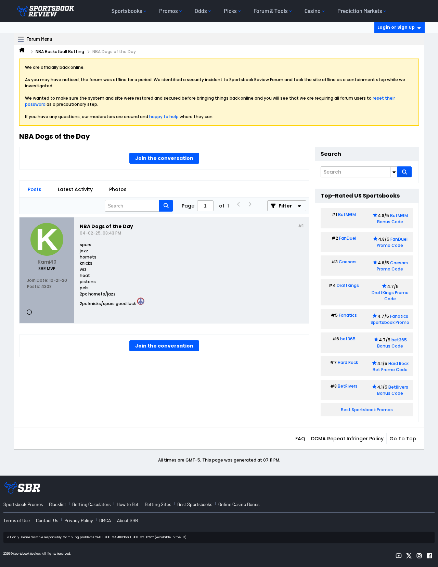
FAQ (300, 438)
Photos (118, 189)
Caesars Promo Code (392, 266)
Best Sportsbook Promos (367, 410)
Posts (34, 189)
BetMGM (347, 214)
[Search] (404, 171)
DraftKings (348, 285)
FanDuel (347, 238)
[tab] (35, 189)
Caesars (348, 262)
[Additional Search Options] (394, 171)
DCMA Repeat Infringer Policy (347, 438)
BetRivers (348, 386)
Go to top (402, 438)
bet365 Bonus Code (392, 343)
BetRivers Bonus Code (393, 390)
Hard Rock (348, 362)
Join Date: (37, 280)
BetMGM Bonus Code (392, 219)
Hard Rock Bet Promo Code (391, 367)
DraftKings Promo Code (390, 296)
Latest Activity (75, 189)
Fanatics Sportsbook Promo (390, 319)
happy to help (164, 116)
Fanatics (348, 315)
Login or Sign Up (396, 27)
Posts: (33, 286)
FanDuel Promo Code (392, 242)
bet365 (348, 339)
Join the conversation (164, 158)
